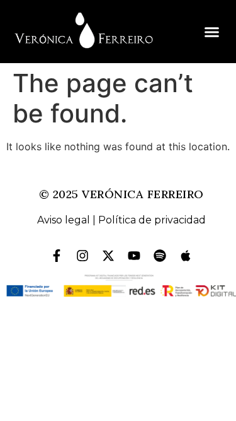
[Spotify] (160, 255)
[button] (212, 32)
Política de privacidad (152, 220)
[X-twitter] (108, 255)
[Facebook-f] (56, 255)
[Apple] (185, 255)
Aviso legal (63, 220)
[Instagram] (82, 255)
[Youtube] (134, 255)
